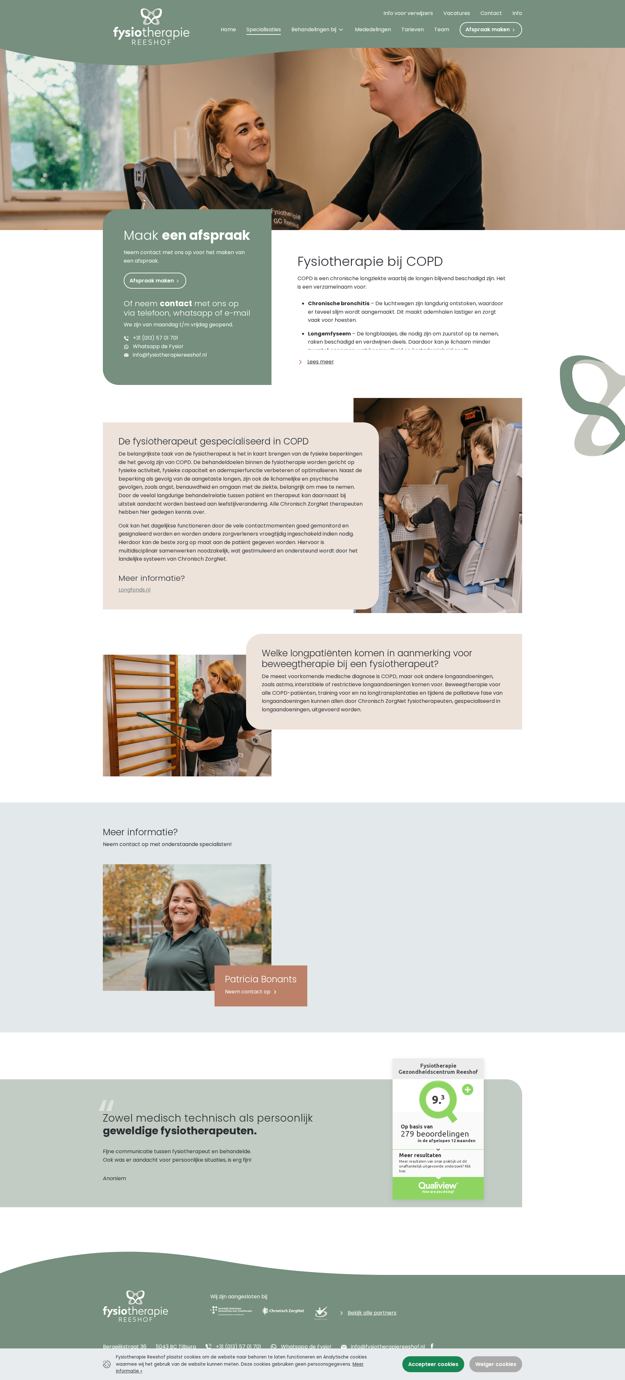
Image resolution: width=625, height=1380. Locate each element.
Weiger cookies (495, 1364)
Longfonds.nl (134, 590)
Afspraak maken (152, 280)
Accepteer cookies (433, 1364)
